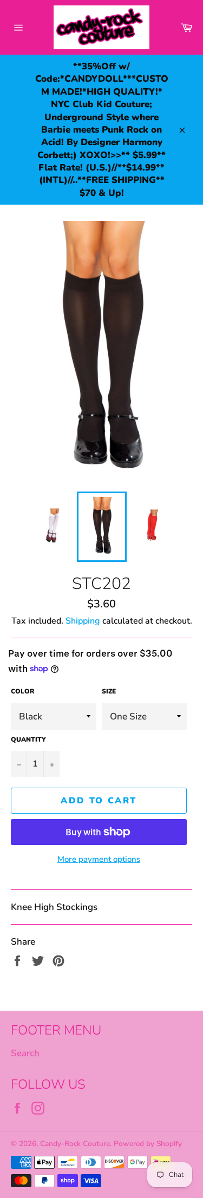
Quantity (28, 739)
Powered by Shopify (148, 1143)
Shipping (83, 621)
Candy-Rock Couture (75, 1143)
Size (109, 691)
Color (22, 691)
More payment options (98, 859)
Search (25, 1053)
